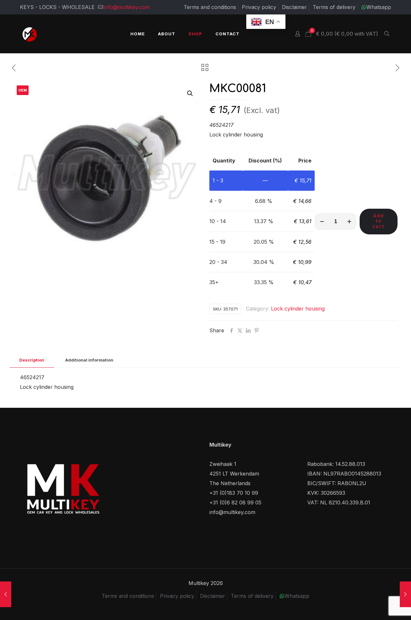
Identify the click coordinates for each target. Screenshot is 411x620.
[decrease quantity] (322, 221)
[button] (190, 93)
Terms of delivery (334, 7)
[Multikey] (29, 33)
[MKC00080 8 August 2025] (5, 594)
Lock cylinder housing (298, 308)
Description (31, 359)
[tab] (32, 360)
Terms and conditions (210, 7)
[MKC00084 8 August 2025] (405, 594)
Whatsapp (378, 7)
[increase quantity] (349, 221)
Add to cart (378, 221)
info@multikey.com (127, 7)
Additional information (89, 359)
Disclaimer (294, 7)
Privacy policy (259, 7)
